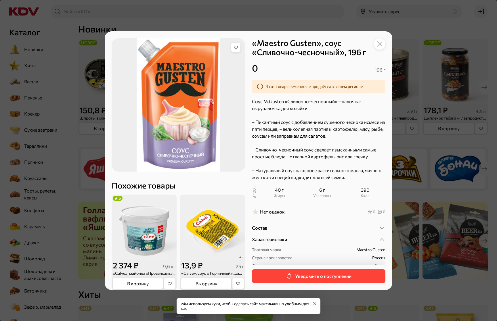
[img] (235, 47)
